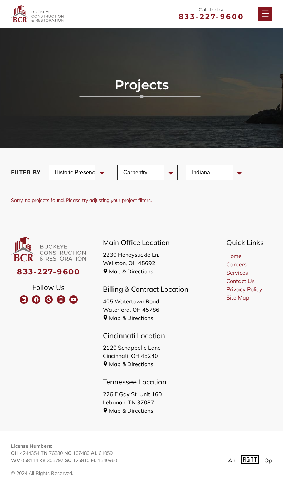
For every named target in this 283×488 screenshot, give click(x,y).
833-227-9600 (211, 16)
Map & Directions (131, 271)
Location (202, 172)
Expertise (134, 172)
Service (64, 172)
